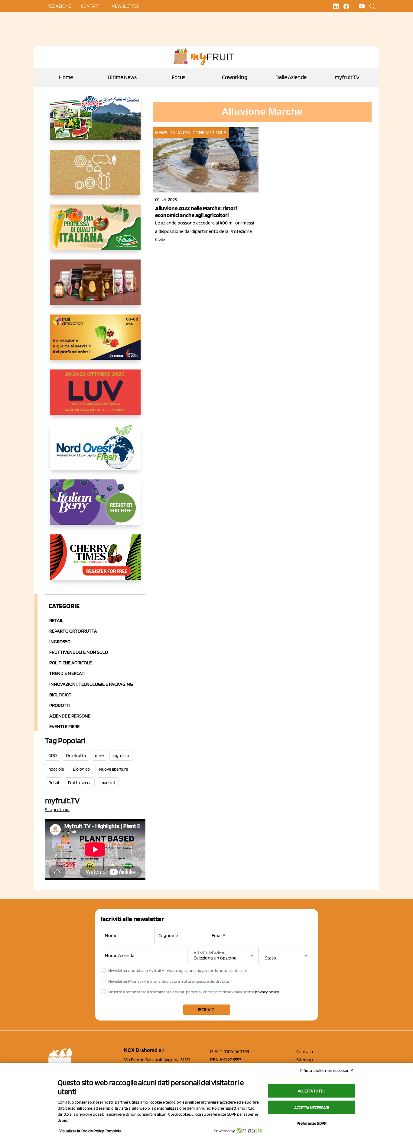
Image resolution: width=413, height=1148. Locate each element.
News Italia (168, 132)
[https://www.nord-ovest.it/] (95, 451)
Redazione (59, 6)
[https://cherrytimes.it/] (95, 561)
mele (99, 755)
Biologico (60, 695)
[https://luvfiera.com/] (95, 396)
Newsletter (125, 6)
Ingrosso (59, 641)
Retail (56, 620)
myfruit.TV (347, 77)
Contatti (304, 1051)
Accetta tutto (311, 1090)
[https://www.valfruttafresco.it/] (95, 232)
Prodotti (59, 705)
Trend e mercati (67, 673)
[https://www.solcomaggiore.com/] (95, 177)
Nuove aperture (113, 769)
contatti (91, 6)
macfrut (107, 782)
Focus (178, 77)
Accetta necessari (311, 1107)
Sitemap (304, 1060)
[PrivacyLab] (248, 1131)
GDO (52, 755)
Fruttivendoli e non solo (78, 652)
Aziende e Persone (69, 716)
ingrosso (121, 755)
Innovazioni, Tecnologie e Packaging (91, 684)
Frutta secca (79, 782)
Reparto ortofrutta (73, 631)
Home (66, 77)
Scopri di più (57, 809)
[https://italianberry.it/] (95, 506)
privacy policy (267, 991)
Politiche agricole (70, 663)
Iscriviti (207, 1009)
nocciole (56, 769)
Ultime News (122, 77)
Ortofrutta (76, 755)
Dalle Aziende (291, 77)
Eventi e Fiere (64, 726)
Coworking (234, 77)
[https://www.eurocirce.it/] (95, 122)
